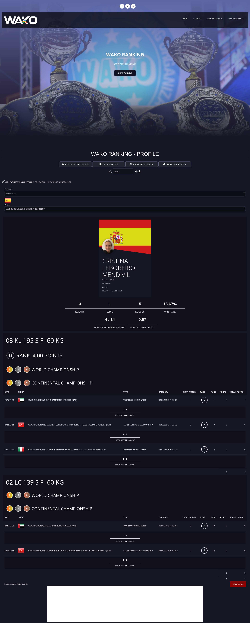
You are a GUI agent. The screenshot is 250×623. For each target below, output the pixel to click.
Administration (214, 19)
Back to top (238, 584)
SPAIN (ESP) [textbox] (11, 193)
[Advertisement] (125, 604)
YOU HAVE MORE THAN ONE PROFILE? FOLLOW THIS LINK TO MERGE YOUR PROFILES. (38, 182)
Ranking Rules (176, 164)
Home (185, 19)
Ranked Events (142, 164)
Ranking (197, 19)
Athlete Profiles (76, 164)
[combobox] (125, 194)
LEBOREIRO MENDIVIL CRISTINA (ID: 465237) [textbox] (25, 209)
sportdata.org (235, 19)
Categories (110, 164)
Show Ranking (125, 73)
